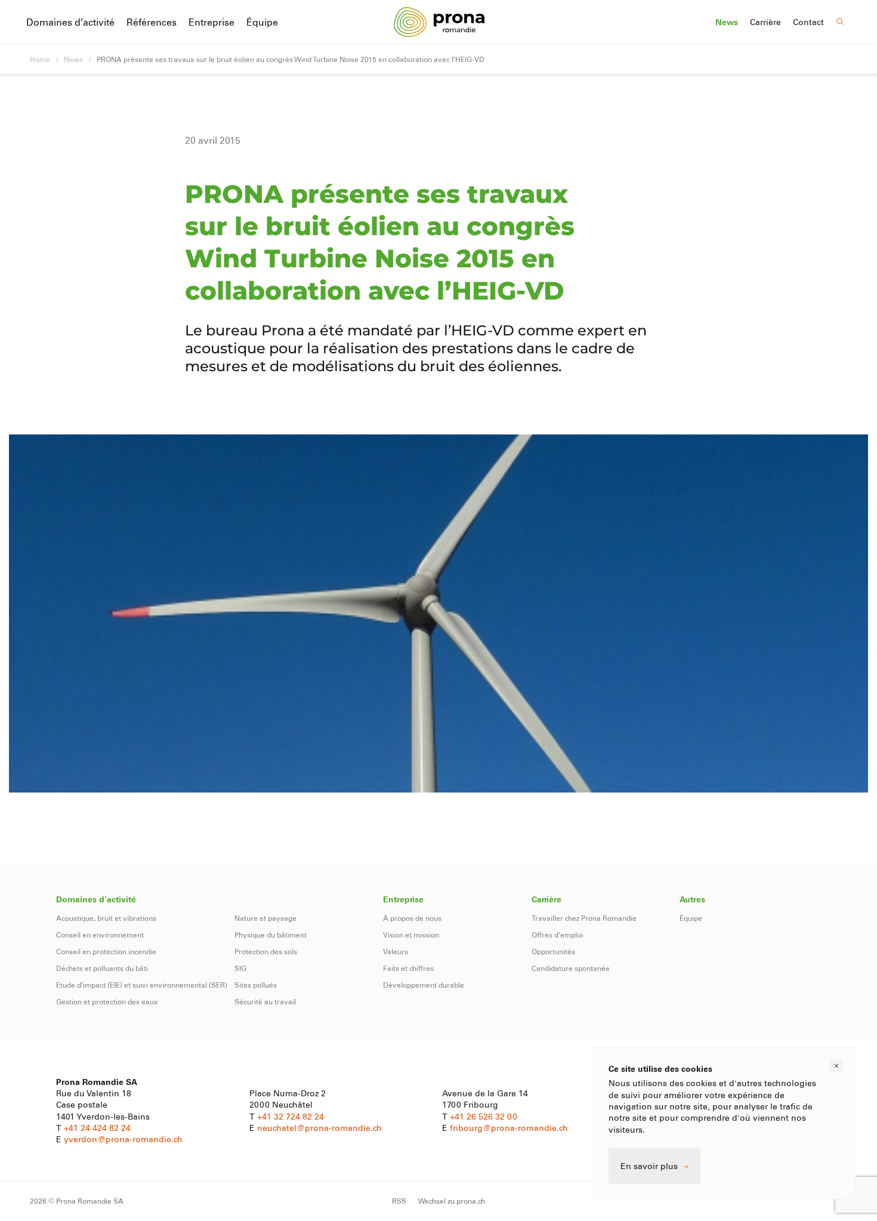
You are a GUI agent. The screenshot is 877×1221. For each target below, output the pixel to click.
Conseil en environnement (100, 934)
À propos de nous (412, 918)
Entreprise (211, 22)
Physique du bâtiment (270, 934)
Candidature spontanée (571, 968)
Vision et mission (411, 934)
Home (40, 59)
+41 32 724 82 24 (290, 1116)
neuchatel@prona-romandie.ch (319, 1127)
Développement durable (423, 984)
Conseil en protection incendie (106, 951)
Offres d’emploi (557, 934)
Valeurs (395, 951)
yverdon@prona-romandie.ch (123, 1139)
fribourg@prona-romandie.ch (509, 1127)
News (726, 22)
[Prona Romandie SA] (439, 22)
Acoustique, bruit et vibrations (106, 918)
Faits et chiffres (408, 968)
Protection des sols (265, 951)
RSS (399, 1200)
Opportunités (553, 951)
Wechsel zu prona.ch (451, 1200)
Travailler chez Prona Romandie (584, 918)
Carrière (765, 22)
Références (151, 22)
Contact (808, 22)
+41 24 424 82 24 (97, 1127)
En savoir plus (649, 1165)
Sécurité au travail (265, 1001)
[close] (836, 1065)
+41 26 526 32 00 (483, 1116)
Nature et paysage (265, 918)
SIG (240, 968)
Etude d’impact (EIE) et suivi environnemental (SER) (141, 984)
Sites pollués (255, 984)
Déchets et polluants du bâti (102, 968)
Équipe (262, 22)
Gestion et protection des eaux (107, 1001)
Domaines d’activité (70, 22)
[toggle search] (840, 21)
